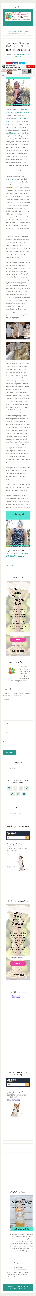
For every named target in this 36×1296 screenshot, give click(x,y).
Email (5, 733)
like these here (14, 133)
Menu (19, 7)
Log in (24, 1288)
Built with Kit (18, 651)
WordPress (19, 1288)
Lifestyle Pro (20, 1286)
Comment (7, 700)
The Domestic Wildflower (18, 16)
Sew (13, 565)
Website (5, 742)
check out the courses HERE (17, 554)
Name (5, 724)
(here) (11, 179)
